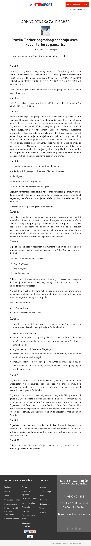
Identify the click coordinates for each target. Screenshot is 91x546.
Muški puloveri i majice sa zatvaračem (11, 511)
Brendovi (43, 499)
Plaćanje (25, 511)
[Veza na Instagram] (72, 528)
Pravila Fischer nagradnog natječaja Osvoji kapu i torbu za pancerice (45, 42)
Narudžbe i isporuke (26, 493)
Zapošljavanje (45, 491)
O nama (42, 487)
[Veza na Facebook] (67, 528)
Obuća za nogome (11, 504)
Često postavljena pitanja (29, 517)
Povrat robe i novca (30, 498)
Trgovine (42, 508)
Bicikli (7, 491)
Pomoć (25, 487)
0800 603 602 (75, 496)
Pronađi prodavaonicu (79, 9)
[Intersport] (41, 4)
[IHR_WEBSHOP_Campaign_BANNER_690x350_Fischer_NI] (45, 31)
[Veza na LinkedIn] (80, 528)
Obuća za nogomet (12, 499)
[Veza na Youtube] (76, 528)
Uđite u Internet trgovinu (77, 4)
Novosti (42, 512)
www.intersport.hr (70, 408)
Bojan (54, 49)
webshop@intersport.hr (75, 514)
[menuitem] (56, 543)
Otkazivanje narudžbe (26, 524)
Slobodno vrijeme (11, 518)
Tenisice (7, 487)
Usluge (42, 495)
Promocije (26, 507)
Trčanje (7, 495)
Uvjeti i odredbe (28, 503)
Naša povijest (44, 504)
